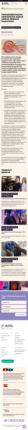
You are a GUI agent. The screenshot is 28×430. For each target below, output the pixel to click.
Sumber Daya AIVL (5, 335)
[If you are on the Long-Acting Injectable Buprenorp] (23, 285)
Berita (2, 7)
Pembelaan (17, 337)
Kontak (3, 356)
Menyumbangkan (8, 361)
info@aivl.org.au (18, 353)
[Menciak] (5, 35)
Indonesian (20, 0)
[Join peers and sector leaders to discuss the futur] (4, 285)
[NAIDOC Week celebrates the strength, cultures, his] (14, 285)
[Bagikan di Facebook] (2, 35)
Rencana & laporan (19, 341)
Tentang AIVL (17, 335)
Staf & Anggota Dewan (20, 339)
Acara (2, 350)
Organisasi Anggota (19, 343)
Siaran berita (4, 339)
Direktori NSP (4, 354)
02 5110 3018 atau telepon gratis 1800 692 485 (20, 350)
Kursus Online (4, 352)
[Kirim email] (9, 35)
